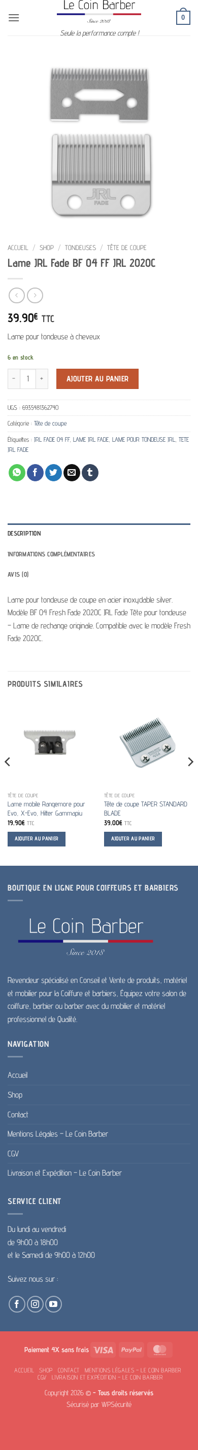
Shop (47, 247)
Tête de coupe (127, 247)
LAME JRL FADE (91, 439)
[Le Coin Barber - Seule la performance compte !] (99, 11)
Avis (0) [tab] (18, 574)
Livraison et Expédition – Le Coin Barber (65, 1173)
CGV (13, 1153)
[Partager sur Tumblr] (90, 472)
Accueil (18, 247)
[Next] (190, 782)
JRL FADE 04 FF (52, 439)
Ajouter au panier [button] (37, 838)
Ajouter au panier (98, 378)
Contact (18, 1114)
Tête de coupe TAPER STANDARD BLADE (145, 808)
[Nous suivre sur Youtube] (53, 1304)
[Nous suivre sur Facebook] (17, 1304)
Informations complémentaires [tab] (51, 554)
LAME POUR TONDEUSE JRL (143, 439)
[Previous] (8, 782)
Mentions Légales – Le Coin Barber (58, 1134)
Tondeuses (80, 247)
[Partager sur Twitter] (53, 472)
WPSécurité (116, 1404)
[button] (14, 17)
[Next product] (16, 295)
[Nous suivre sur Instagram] (35, 1304)
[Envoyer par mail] (71, 472)
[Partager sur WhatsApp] (17, 472)
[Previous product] (35, 295)
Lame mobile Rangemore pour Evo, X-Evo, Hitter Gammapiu (46, 808)
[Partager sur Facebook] (35, 472)
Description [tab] (24, 533)
